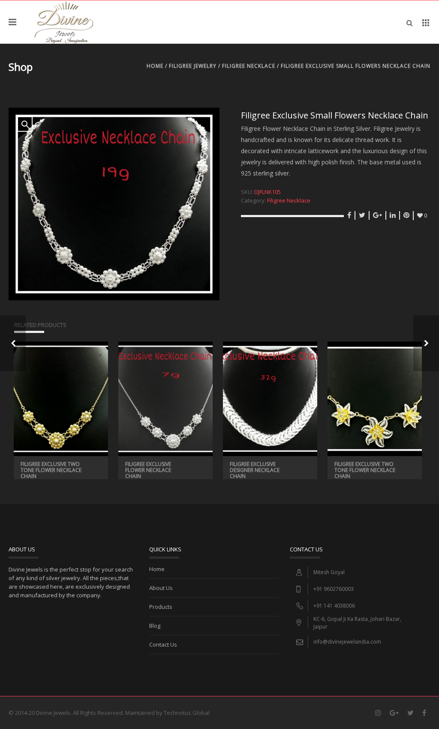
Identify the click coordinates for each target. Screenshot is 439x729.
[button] (25, 124)
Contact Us (163, 644)
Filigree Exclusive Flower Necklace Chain (148, 470)
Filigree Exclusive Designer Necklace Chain (255, 470)
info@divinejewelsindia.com (347, 641)
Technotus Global (187, 713)
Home (155, 66)
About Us (161, 588)
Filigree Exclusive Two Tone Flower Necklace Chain (51, 470)
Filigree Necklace (248, 66)
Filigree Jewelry (192, 66)
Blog (154, 625)
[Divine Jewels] (63, 22)
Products (160, 607)
